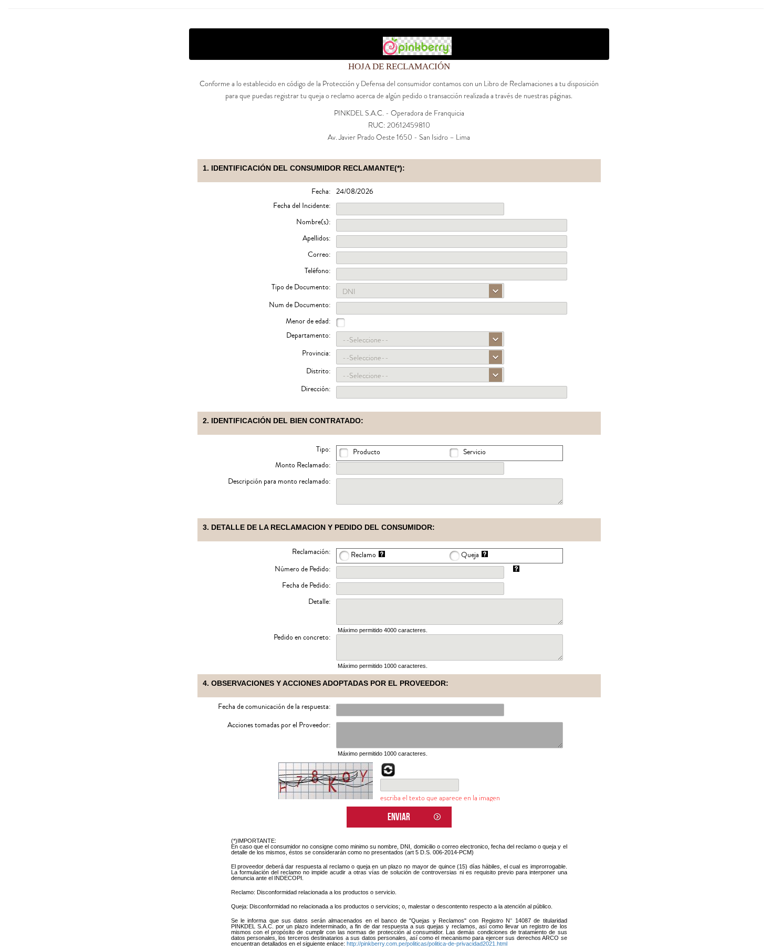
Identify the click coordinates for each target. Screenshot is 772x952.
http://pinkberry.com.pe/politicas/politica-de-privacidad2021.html (427, 943)
